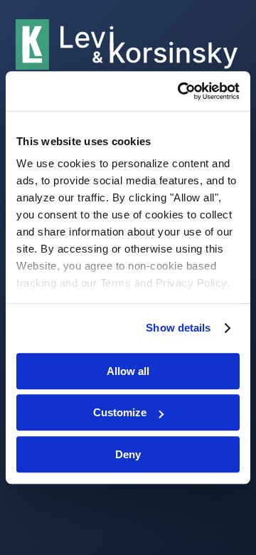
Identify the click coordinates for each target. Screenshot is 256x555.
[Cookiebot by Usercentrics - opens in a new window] (181, 91)
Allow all (128, 371)
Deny (128, 454)
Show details (178, 328)
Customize (119, 412)
